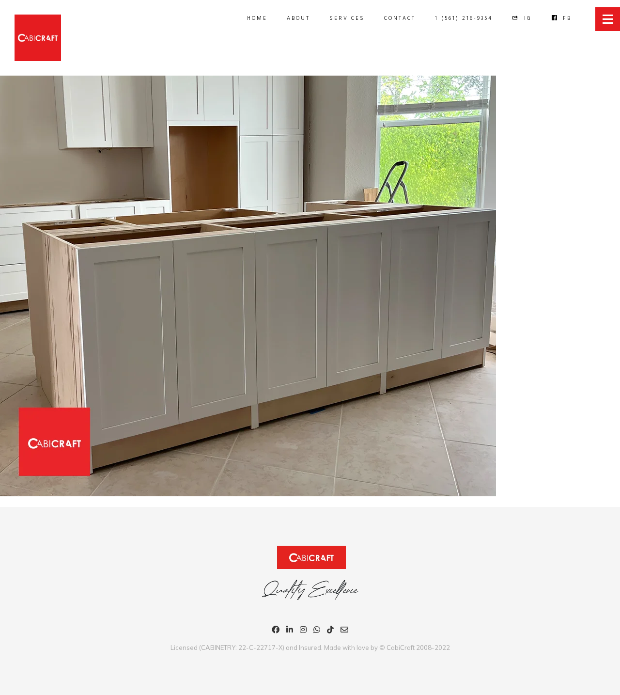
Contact (400, 18)
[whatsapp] (317, 631)
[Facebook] (275, 631)
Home (257, 18)
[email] (344, 631)
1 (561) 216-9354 (464, 18)
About (298, 18)
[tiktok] (330, 631)
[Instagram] (303, 631)
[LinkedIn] (289, 631)
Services (347, 18)
